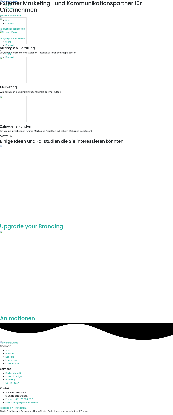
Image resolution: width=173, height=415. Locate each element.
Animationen (17, 318)
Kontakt (9, 8)
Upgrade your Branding (31, 226)
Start (8, 5)
